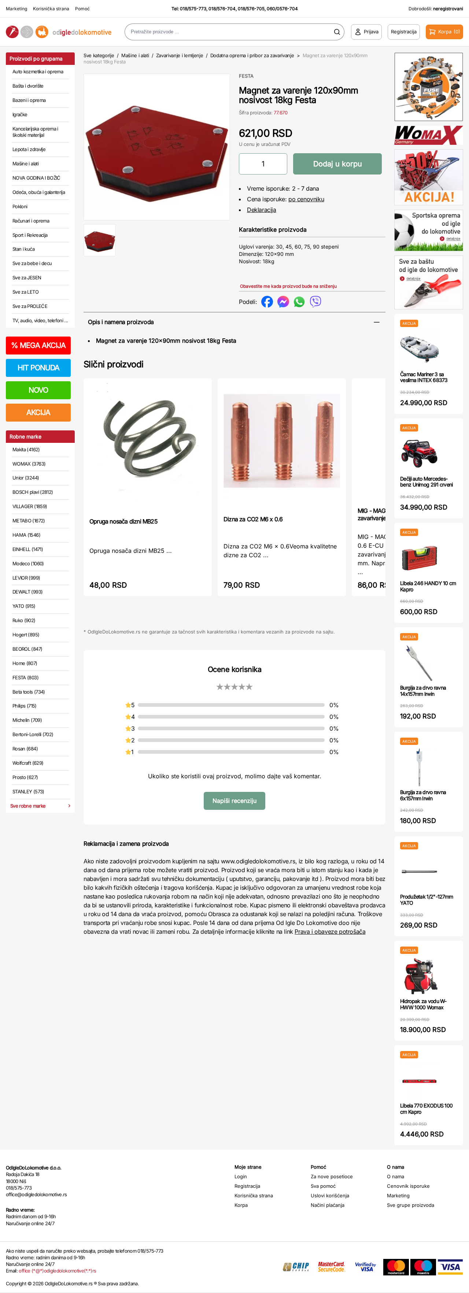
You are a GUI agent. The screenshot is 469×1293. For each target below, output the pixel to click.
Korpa (241, 1205)
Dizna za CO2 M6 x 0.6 (253, 519)
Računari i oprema (30, 221)
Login (240, 1176)
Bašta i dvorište (28, 86)
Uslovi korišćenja (330, 1195)
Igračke (19, 114)
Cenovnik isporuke (408, 1186)
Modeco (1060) (28, 563)
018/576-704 (222, 8)
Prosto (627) (25, 777)
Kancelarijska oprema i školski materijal (35, 132)
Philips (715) (24, 706)
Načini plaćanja (327, 1205)
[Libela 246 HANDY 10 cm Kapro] (419, 558)
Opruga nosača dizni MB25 (123, 521)
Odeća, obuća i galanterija (38, 192)
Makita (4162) (26, 449)
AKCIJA (38, 412)
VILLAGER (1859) (29, 506)
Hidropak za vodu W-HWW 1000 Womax (423, 1004)
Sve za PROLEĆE (29, 306)
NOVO (38, 390)
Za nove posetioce (332, 1176)
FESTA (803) (25, 677)
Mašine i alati (25, 163)
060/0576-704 (282, 8)
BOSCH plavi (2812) (32, 492)
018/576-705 (251, 8)
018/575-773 (193, 8)
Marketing (16, 8)
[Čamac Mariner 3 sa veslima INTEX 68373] (419, 349)
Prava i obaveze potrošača (330, 931)
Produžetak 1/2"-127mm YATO (426, 899)
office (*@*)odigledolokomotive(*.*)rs (57, 1271)
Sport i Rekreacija (29, 235)
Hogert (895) (25, 635)
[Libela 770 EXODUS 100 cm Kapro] (419, 1080)
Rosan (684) (25, 749)
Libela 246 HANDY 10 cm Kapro (428, 586)
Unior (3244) (25, 478)
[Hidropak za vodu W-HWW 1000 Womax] (419, 976)
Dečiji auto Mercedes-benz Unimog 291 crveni (426, 481)
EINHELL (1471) (27, 549)
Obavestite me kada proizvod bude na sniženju (288, 286)
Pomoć (82, 8)
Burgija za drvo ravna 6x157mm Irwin (423, 795)
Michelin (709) (27, 720)
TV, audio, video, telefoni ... (40, 320)
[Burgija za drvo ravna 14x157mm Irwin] (419, 662)
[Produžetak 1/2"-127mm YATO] (419, 871)
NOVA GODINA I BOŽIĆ (36, 178)
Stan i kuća (23, 249)
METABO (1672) (28, 521)
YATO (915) (24, 606)
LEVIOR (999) (26, 578)
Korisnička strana (51, 8)
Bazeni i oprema (28, 100)
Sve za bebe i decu (32, 263)
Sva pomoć (323, 1186)
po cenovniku (306, 199)
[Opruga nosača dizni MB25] (147, 447)
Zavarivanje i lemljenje (179, 55)
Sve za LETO (25, 292)
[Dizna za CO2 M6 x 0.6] (282, 446)
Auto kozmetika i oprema (37, 71)
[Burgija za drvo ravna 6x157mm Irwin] (419, 767)
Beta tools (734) (28, 692)
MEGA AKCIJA (38, 345)
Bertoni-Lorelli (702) (32, 734)
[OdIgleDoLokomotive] (58, 32)
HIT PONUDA (38, 367)
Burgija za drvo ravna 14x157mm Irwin (423, 690)
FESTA (246, 76)
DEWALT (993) (27, 592)
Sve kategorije (99, 55)
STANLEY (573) (28, 791)
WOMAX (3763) (28, 464)
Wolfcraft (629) (27, 763)
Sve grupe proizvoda (410, 1205)
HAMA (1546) (26, 535)
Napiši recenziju (234, 800)
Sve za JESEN (26, 277)
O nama (395, 1176)
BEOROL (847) (27, 649)
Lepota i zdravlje (28, 149)
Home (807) (24, 663)
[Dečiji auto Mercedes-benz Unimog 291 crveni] (419, 453)
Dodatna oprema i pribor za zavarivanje (252, 55)
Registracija (247, 1186)
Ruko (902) (24, 620)
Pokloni (19, 206)
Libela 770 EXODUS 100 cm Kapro (426, 1108)
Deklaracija (261, 209)
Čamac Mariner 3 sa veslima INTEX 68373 (424, 377)
